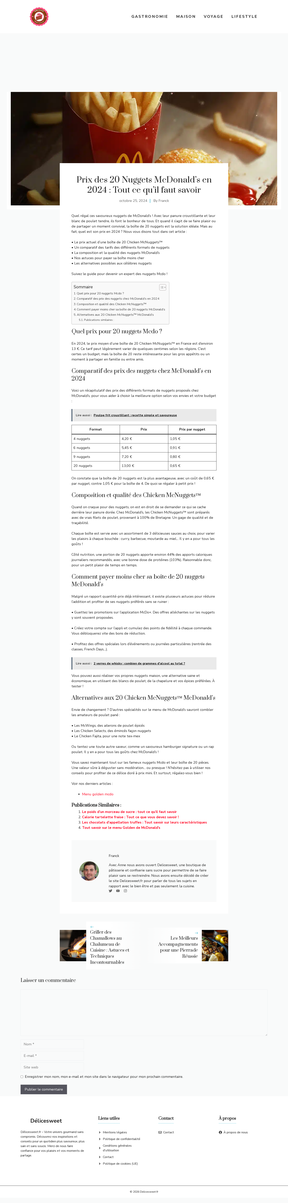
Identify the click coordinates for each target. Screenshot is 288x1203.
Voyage (214, 16)
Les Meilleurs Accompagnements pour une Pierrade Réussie (178, 947)
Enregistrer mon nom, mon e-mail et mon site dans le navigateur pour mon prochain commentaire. (104, 1076)
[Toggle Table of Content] (160, 287)
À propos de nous (236, 1132)
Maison (186, 16)
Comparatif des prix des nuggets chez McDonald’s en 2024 (118, 299)
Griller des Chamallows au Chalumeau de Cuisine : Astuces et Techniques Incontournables (109, 947)
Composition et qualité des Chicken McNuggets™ (111, 304)
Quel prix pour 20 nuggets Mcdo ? (100, 293)
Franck (163, 200)
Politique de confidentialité (121, 1139)
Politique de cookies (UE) (120, 1164)
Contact (108, 1157)
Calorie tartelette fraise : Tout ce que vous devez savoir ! (130, 817)
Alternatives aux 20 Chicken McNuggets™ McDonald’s (115, 315)
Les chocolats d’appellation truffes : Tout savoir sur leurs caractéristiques (144, 822)
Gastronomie (149, 16)
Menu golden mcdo (97, 794)
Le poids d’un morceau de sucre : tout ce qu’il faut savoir (129, 811)
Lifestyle (244, 16)
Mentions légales (115, 1132)
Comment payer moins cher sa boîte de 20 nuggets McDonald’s (121, 309)
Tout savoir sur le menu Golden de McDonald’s (121, 827)
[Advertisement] (144, 62)
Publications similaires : (99, 320)
